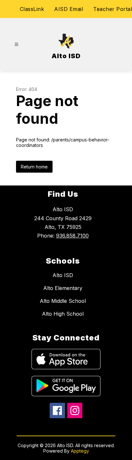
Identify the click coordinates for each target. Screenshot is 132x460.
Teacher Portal (112, 9)
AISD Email (68, 9)
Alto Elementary (62, 288)
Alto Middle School (63, 301)
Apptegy (80, 451)
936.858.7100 (72, 235)
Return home (34, 166)
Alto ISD (63, 275)
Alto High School (63, 314)
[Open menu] (16, 44)
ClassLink (32, 9)
